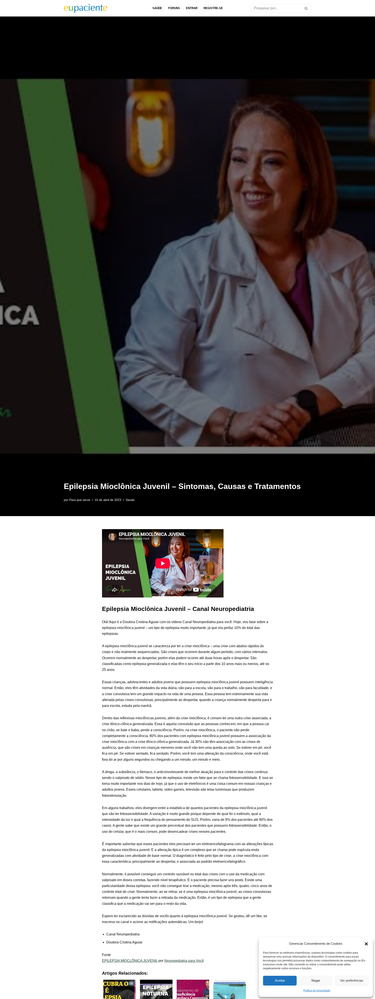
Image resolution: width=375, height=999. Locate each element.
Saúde (157, 8)
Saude (130, 500)
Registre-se (213, 8)
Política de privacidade (316, 990)
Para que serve (79, 500)
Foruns (174, 8)
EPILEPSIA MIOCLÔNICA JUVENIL (130, 961)
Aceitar (280, 980)
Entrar (191, 8)
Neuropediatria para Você (184, 961)
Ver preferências (351, 980)
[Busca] (306, 8)
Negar (315, 980)
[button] (366, 943)
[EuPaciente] (85, 8)
